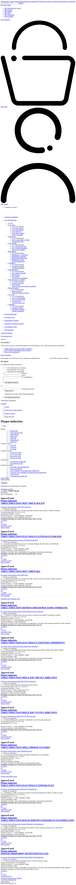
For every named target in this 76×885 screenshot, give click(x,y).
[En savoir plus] (10, 599)
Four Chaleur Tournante (19, 273)
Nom (24, 375)
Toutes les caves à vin (18, 303)
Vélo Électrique (9, 330)
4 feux (13, 445)
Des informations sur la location (16, 368)
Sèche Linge (11, 236)
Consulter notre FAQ (14, 214)
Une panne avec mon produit (15, 371)
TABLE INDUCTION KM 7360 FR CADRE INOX (29, 676)
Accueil (10, 223)
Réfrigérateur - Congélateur (20, 255)
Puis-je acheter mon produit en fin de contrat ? (17, 350)
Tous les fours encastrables (19, 278)
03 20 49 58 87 (44, 358)
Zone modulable (16, 469)
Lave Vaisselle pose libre (19, 246)
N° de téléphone (27, 377)
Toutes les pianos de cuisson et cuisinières (24, 286)
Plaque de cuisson (13, 288)
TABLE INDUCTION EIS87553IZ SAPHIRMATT (33, 641)
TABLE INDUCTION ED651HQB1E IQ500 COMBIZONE (34, 606)
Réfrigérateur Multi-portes (19, 258)
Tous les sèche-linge (18, 241)
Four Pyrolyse (16, 274)
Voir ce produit (5, 527)
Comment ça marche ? (14, 209)
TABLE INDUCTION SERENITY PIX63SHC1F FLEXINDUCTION (37, 819)
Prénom (25, 373)
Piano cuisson (16, 284)
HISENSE (14, 434)
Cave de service (16, 301)
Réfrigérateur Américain (19, 256)
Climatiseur (11, 304)
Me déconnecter (5, 19)
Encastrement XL (16, 463)
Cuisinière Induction (18, 283)
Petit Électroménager (10, 314)
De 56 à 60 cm (15, 452)
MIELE (13, 436)
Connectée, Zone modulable (19, 467)
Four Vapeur (15, 276)
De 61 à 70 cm (15, 458)
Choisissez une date (28, 389)
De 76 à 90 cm (15, 454)
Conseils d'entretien (6, 333)
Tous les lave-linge (17, 235)
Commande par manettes (18, 476)
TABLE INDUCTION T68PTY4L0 (20, 570)
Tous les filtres (5, 478)
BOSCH (14, 431)
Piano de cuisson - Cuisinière (16, 279)
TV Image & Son (9, 317)
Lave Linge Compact (18, 233)
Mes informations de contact (12, 8)
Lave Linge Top (16, 231)
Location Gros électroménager (13, 410)
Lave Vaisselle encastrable (19, 248)
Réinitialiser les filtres (7, 489)
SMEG (13, 442)
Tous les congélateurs (18, 268)
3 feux (13, 449)
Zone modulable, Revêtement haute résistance (24, 471)
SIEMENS (14, 440)
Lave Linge (11, 225)
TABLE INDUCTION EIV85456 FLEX (27, 784)
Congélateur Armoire (18, 266)
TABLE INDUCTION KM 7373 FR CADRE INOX (29, 711)
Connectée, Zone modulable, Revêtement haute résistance (28, 472)
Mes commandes (9, 15)
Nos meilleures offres (10, 327)
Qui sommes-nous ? (6, 336)
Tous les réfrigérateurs (18, 261)
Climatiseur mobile (17, 308)
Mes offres (7, 13)
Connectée (14, 474)
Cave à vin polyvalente (18, 299)
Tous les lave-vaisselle (18, 250)
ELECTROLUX (16, 433)
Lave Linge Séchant (18, 230)
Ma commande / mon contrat (15, 369)
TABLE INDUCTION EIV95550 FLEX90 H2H (31, 535)
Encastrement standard (18, 461)
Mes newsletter (8, 16)
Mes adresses (8, 10)
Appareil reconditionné (11, 217)
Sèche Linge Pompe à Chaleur (21, 240)
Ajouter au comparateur (10, 509)
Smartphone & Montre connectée (14, 323)
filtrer (4, 426)
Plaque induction (17, 291)
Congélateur (11, 263)
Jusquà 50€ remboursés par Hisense (11, 878)
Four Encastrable (13, 270)
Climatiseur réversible (18, 309)
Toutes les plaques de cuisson (20, 293)
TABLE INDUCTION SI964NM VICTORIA (25, 746)
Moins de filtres (5, 479)
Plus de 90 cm (15, 456)
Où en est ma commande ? (12, 352)
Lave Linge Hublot (17, 228)
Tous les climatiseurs (18, 311)
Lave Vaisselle (12, 243)
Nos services (12, 210)
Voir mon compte (6, 5)
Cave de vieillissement (18, 298)
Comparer (4, 483)
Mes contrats (8, 11)
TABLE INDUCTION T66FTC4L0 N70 (22, 501)
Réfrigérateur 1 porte (18, 260)
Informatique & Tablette (11, 320)
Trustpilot (3, 403)
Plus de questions (6, 355)
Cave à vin (11, 294)
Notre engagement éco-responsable (18, 212)
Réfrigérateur (12, 251)
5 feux (13, 447)
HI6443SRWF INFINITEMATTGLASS (24, 852)
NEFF (13, 438)
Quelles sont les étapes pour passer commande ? (18, 349)
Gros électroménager (10, 220)
